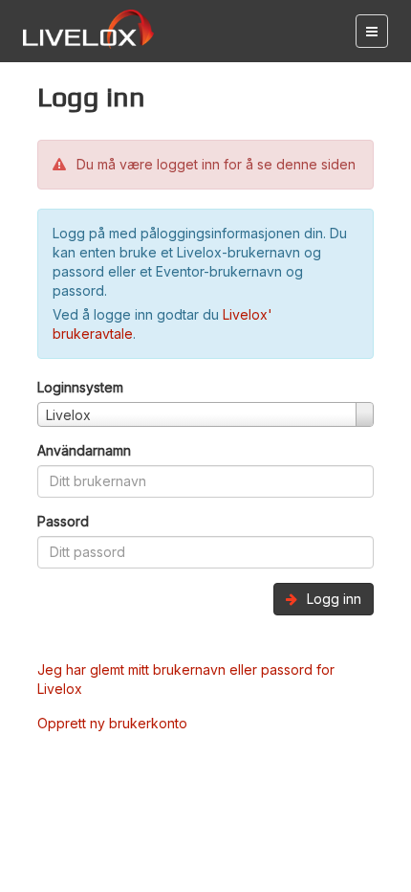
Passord (63, 521)
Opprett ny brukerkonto (112, 723)
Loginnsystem (80, 387)
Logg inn (332, 599)
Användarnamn (84, 450)
